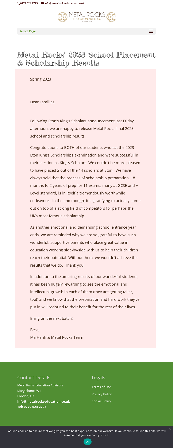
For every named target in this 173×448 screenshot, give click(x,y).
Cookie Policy (101, 401)
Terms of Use (101, 387)
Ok (87, 441)
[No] (170, 428)
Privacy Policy (102, 394)
